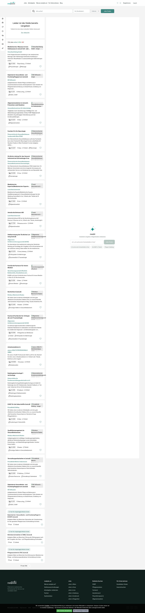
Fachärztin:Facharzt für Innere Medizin (18, 266)
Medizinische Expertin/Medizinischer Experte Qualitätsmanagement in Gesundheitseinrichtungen (18, 185)
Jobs (25, 3)
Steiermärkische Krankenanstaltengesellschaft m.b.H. (19, 379)
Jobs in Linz (71, 590)
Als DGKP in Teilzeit (97, 247)
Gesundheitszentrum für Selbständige (19, 108)
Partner (46, 593)
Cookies (47, 605)
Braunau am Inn (22, 223)
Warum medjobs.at (41, 3)
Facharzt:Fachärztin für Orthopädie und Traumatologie (19, 317)
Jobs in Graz (72, 587)
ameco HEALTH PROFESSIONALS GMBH (18, 351)
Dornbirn (21, 362)
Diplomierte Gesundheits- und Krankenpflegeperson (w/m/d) (18, 76)
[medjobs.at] (14, 3)
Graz (20, 173)
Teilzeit (26, 148)
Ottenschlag (21, 91)
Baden (20, 304)
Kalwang (24, 251)
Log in (135, 3)
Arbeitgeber (31, 3)
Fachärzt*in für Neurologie (17, 131)
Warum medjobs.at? (50, 584)
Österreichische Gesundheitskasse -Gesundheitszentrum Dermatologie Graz (19, 163)
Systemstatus (48, 596)
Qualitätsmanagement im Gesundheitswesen (16, 431)
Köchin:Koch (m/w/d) (14, 292)
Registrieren (127, 3)
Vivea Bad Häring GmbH (15, 52)
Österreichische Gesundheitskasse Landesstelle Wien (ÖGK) (18, 135)
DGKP (94, 584)
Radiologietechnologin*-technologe (16, 374)
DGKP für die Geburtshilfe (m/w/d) (19, 404)
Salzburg (20, 473)
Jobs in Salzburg (73, 593)
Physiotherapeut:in (98, 596)
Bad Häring (21, 63)
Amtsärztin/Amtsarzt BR (16, 212)
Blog (61, 3)
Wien (19, 120)
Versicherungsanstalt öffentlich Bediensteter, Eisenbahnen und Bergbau (17, 272)
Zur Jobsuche (25, 32)
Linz (19, 201)
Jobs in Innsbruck (73, 596)
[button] (2, 18)
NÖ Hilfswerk (12, 80)
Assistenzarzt (96, 593)
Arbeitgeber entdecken (51, 590)
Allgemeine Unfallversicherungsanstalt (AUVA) (18, 240)
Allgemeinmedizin (97, 599)
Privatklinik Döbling (13, 407)
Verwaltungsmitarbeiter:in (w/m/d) (19, 458)
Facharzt (95, 590)
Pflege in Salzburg (109, 247)
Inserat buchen (121, 587)
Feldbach (20, 390)
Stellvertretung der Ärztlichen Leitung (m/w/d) (19, 235)
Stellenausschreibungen (51, 587)
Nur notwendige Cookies (81, 610)
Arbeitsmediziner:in (14, 347)
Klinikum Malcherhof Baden (16, 295)
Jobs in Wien (72, 584)
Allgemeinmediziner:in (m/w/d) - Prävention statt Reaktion (18, 104)
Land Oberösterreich (14, 189)
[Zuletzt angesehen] (120, 3)
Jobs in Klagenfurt (73, 599)
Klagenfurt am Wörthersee (26, 332)
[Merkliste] (117, 3)
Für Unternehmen (53, 3)
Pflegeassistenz (97, 587)
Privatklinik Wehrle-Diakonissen (17, 461)
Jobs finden (107, 11)
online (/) (18, 42)
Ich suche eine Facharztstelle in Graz (80, 247)
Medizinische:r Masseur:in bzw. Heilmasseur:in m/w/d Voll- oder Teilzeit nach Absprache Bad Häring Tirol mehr (19, 48)
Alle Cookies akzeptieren (64, 610)
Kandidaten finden (122, 584)
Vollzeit (29, 63)
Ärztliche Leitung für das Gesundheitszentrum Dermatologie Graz (19, 157)
